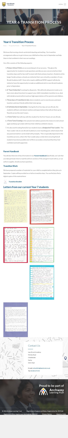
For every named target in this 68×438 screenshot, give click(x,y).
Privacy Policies (47, 414)
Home (4, 45)
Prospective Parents (14, 45)
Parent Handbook (40, 156)
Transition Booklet (15, 182)
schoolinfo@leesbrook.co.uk (41, 368)
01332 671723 (35, 371)
